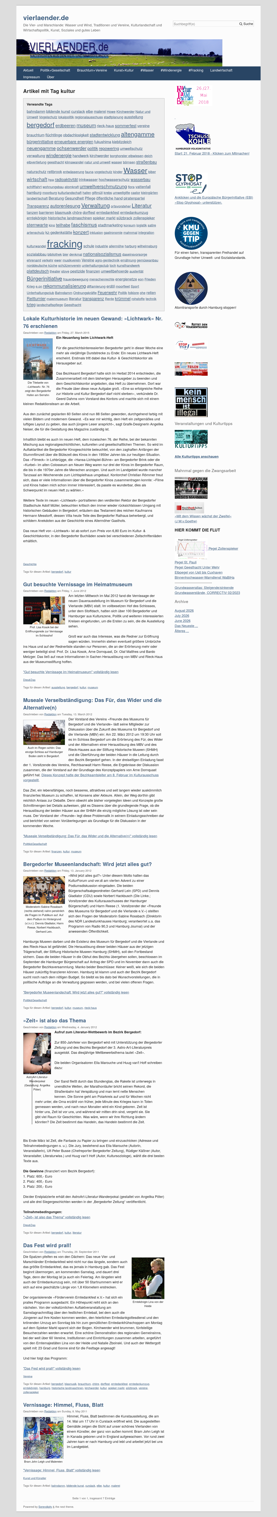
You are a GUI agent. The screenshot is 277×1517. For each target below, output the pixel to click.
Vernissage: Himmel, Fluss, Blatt (63, 1404)
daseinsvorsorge (134, 254)
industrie (101, 245)
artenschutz (35, 232)
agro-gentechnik (107, 260)
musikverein (72, 260)
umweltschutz (131, 148)
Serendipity (45, 1507)
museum (86, 125)
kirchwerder (99, 155)
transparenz (93, 298)
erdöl (110, 286)
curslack (78, 111)
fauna (89, 171)
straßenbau (146, 162)
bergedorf (40, 124)
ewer (58, 260)
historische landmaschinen (70, 218)
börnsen (129, 162)
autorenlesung (65, 205)
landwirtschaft (37, 198)
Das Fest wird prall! (47, 1245)
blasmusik (63, 212)
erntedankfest (107, 212)
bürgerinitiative (40, 141)
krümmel (123, 298)
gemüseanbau (147, 260)
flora (131, 186)
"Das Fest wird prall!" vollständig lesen (51, 1368)
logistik (141, 225)
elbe (89, 111)
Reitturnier (36, 298)
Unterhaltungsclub (40, 292)
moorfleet (123, 286)
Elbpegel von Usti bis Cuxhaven (199, 572)
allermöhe (116, 245)
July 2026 (182, 615)
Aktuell (28, 70)
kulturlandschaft (70, 192)
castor (135, 192)
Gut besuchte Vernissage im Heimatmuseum (77, 584)
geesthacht (55, 162)
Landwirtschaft (221, 70)
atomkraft (72, 186)
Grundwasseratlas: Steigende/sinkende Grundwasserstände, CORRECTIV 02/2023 (207, 590)
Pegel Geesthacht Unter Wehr (197, 567)
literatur (75, 298)
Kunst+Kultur (124, 70)
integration (146, 232)
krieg (31, 304)
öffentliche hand (109, 198)
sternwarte (37, 224)
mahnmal (130, 232)
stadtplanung (113, 116)
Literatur (142, 205)
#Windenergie (171, 70)
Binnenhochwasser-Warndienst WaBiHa (204, 577)
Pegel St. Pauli (186, 562)
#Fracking (196, 70)
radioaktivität (66, 179)
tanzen (32, 212)
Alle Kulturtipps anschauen (197, 456)
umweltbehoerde (115, 271)
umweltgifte (121, 192)
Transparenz (38, 206)
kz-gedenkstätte (58, 232)
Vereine (88, 260)
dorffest (89, 212)
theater (55, 271)
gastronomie (113, 232)
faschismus (84, 224)
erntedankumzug (134, 212)
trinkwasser (88, 179)
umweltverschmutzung (103, 186)
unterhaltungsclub (95, 265)
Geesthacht (72, 304)
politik (92, 148)
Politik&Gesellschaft (35, 844)
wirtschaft (37, 179)
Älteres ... (182, 630)
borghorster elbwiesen (126, 155)
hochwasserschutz (114, 179)
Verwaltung (95, 205)
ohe (142, 292)
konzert (81, 231)
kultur (68, 571)
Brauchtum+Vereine (92, 70)
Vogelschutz (48, 116)
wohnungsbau (53, 186)
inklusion (96, 232)
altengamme (138, 133)
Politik (122, 292)
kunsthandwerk (128, 265)
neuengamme (41, 147)
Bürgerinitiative (44, 278)
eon (141, 279)
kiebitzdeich (122, 141)
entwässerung (73, 171)
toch (113, 265)
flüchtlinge (53, 135)
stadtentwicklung (105, 135)
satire (152, 225)
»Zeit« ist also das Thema (54, 1020)
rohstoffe (138, 298)
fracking (65, 243)
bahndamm (36, 111)
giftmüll (97, 192)
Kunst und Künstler (34, 1478)
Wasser (135, 170)
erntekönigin (37, 218)
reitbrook (54, 171)
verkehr (47, 260)
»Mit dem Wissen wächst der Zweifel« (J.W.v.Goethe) (203, 518)
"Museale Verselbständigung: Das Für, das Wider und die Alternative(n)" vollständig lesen (90, 835)
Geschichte (30, 564)
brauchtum (35, 135)
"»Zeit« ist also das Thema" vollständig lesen (56, 1216)
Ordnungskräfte (85, 292)
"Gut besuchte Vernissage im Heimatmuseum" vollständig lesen (71, 671)
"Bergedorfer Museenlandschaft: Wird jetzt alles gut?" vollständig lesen (76, 992)
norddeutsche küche (42, 265)
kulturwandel (36, 245)
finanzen (93, 271)
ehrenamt (34, 260)
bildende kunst (58, 111)
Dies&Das (29, 680)
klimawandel (74, 162)
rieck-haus (105, 125)
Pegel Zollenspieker (223, 548)
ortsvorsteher (121, 206)
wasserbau (140, 179)
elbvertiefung (36, 162)
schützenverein (69, 265)
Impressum (31, 76)
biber (152, 171)
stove (65, 271)
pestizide (77, 271)
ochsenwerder (71, 147)
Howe (111, 111)
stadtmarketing (110, 225)
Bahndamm (63, 292)
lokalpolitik (66, 116)
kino (52, 225)
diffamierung (96, 286)
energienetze (126, 279)
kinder (117, 171)
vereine (143, 125)
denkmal (75, 254)
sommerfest (125, 125)
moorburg (49, 192)
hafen (87, 192)
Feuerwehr (107, 292)
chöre (77, 212)
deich (148, 155)
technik (151, 298)
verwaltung (36, 155)
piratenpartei (134, 198)
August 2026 (184, 610)
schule (88, 246)
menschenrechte (101, 279)
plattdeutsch (38, 271)
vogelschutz (103, 171)
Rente (109, 298)
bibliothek (54, 254)
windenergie (59, 155)
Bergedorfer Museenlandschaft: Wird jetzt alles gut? (87, 864)
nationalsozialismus (102, 254)
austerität (136, 271)
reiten (151, 292)
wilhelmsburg (147, 245)
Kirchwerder (125, 111)
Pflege (90, 198)
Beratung (56, 198)
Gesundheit (74, 198)
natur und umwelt (97, 162)
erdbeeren (65, 125)
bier (65, 254)
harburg (130, 245)
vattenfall (143, 186)
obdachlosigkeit (76, 135)
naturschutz (36, 171)
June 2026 (183, 620)
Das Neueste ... (186, 625)
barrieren (46, 212)
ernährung (128, 260)
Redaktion (50, 333)
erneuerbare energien (73, 141)
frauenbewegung (75, 279)
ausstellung (133, 116)
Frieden (150, 279)
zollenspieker (144, 218)
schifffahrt (34, 186)
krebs (108, 192)
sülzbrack (124, 218)
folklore (133, 292)
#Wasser (147, 70)
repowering (109, 148)
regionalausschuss (89, 116)
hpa (51, 179)
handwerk (81, 155)
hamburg (34, 192)
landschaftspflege (50, 304)
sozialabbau (37, 254)
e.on (39, 286)
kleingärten (149, 192)
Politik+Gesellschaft (55, 70)
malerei (100, 111)
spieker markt (104, 218)
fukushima (102, 141)
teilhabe (63, 225)
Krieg (31, 286)
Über (50, 76)
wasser (116, 162)
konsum (129, 225)
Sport (135, 286)
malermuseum (57, 298)
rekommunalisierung (64, 285)
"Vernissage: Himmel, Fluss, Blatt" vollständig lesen (61, 1470)
